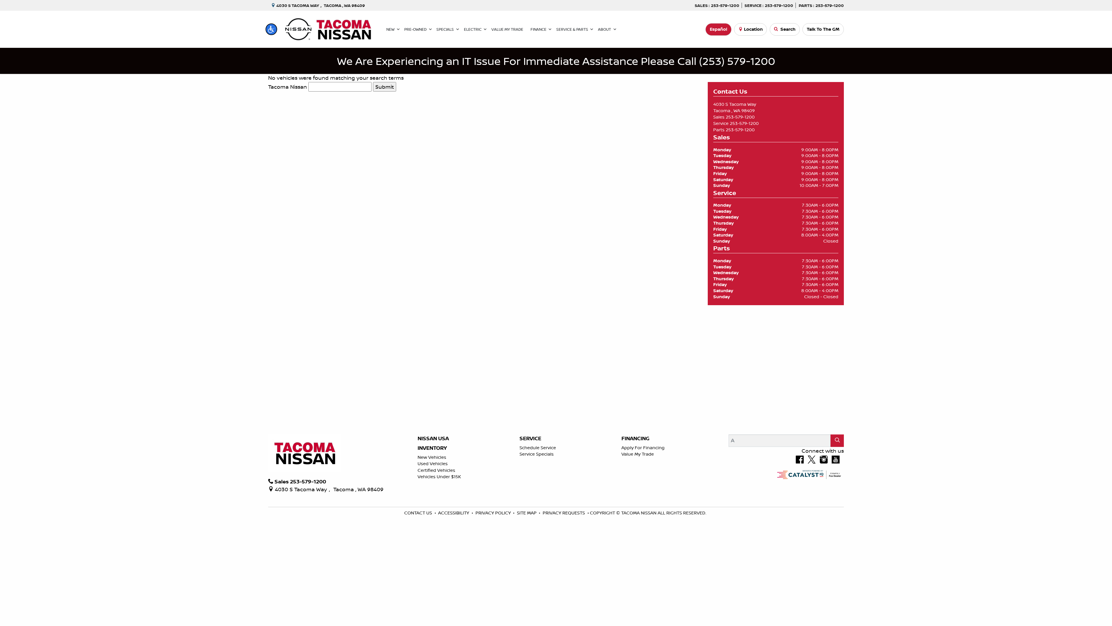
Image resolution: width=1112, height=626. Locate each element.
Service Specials (537, 454)
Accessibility (454, 513)
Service (530, 438)
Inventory (432, 448)
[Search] (837, 440)
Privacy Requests (564, 513)
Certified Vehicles (436, 470)
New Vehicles (432, 457)
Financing (635, 438)
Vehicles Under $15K (439, 477)
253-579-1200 (740, 117)
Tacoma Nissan (287, 86)
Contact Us (418, 513)
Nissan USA (433, 438)
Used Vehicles (433, 464)
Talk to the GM (823, 29)
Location (753, 29)
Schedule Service (538, 448)
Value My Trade (637, 454)
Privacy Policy (493, 513)
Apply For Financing (643, 448)
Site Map (527, 513)
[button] (271, 29)
